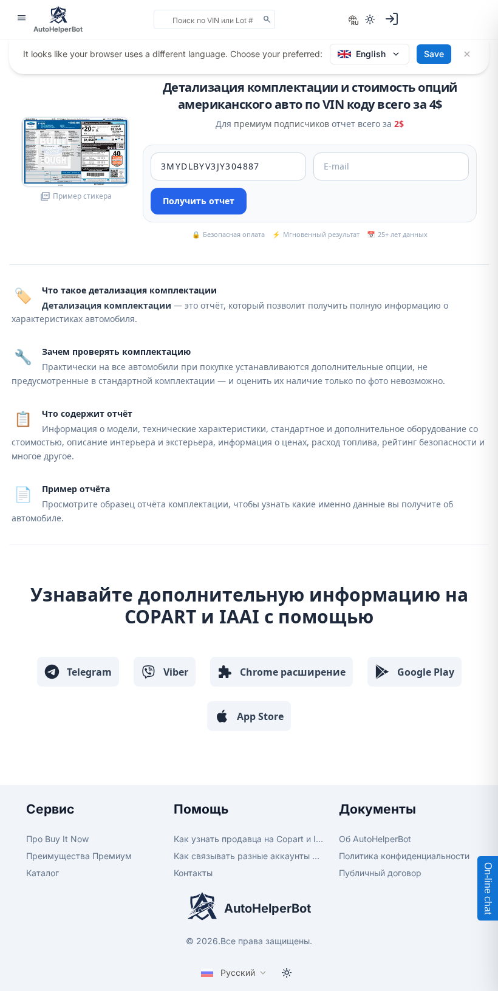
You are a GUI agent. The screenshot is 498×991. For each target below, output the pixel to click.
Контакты (193, 873)
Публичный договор (380, 873)
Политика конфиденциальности (404, 856)
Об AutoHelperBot (375, 839)
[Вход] (392, 19)
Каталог (42, 873)
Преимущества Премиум (79, 856)
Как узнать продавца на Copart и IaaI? (249, 839)
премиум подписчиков (281, 123)
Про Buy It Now (57, 839)
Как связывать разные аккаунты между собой (249, 856)
